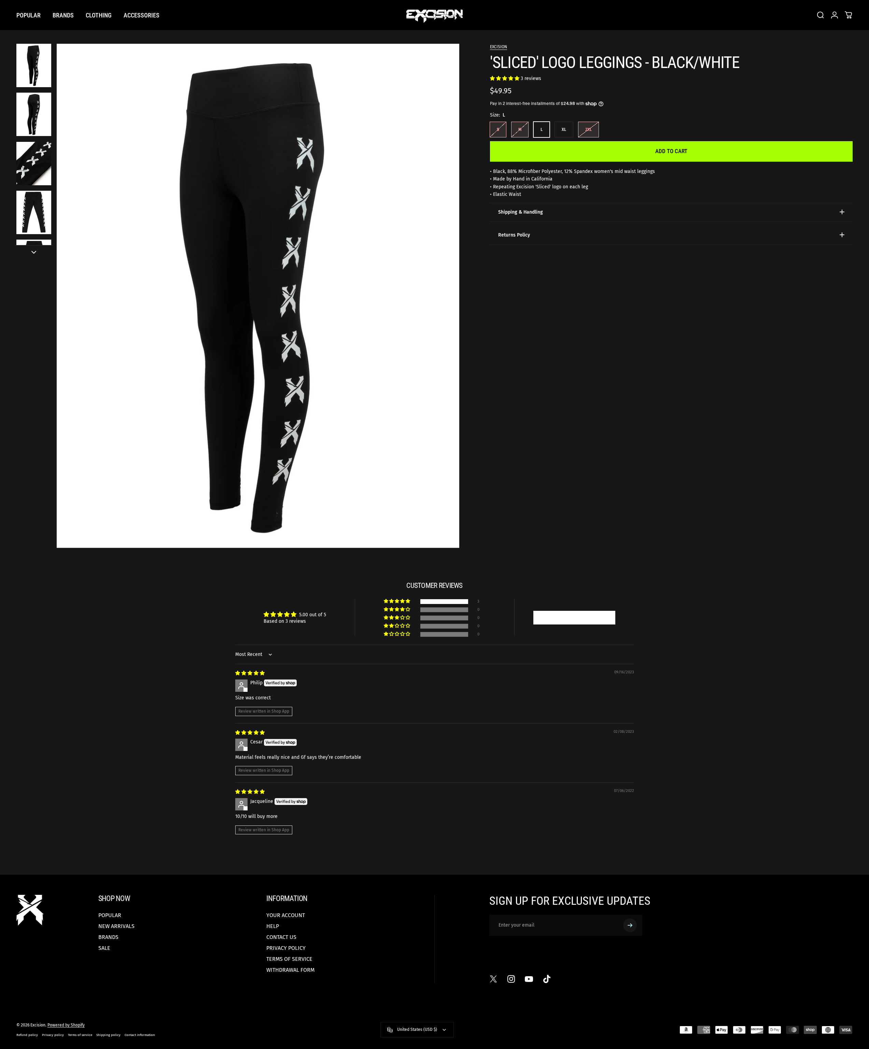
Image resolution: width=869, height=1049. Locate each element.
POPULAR (109, 915)
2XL (588, 129)
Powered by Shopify (66, 1025)
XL (564, 129)
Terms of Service (289, 959)
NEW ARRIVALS (116, 926)
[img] (250, 673)
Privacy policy (53, 1035)
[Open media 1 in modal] (258, 296)
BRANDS (108, 937)
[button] (505, 78)
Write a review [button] (574, 617)
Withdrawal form (290, 970)
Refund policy (27, 1035)
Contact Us (281, 937)
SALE (104, 948)
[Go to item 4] (33, 212)
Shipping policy (108, 1035)
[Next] (441, 312)
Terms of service (80, 1035)
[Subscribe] (630, 925)
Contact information (140, 1035)
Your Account (285, 915)
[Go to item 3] (33, 163)
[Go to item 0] (33, 65)
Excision (498, 46)
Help (272, 926)
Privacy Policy (286, 948)
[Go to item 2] (33, 114)
